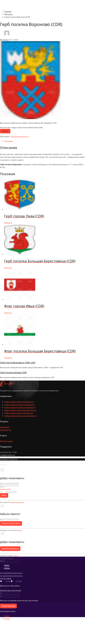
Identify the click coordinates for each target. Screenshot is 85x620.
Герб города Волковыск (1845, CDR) (17, 362)
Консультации (6, 441)
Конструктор (5, 430)
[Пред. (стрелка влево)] (2, 465)
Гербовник (4, 427)
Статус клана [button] (5, 578)
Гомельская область (21, 19)
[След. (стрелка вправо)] (5, 465)
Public (8, 581)
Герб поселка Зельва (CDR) (13, 372)
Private (19, 581)
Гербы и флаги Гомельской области (19, 407)
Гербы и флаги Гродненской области (20, 410)
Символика (12, 11)
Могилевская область (22, 28)
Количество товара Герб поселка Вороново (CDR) (21, 127)
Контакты (11, 36)
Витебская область (21, 17)
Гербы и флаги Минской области (18, 413)
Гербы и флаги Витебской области (19, 404)
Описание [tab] (8, 141)
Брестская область (20, 14)
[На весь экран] (5, 461)
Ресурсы (11, 31)
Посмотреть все (8, 606)
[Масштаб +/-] (2, 461)
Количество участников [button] (10, 590)
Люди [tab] (6, 565)
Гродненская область (22, 22)
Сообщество (12, 33)
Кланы (7, 618)
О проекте (11, 8)
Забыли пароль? (5, 489)
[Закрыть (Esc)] (13, 461)
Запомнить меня (10, 492)
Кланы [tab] (7, 568)
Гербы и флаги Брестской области (19, 402)
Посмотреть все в (7, 611)
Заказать (5, 131)
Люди (6, 616)
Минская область (20, 25)
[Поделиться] (9, 461)
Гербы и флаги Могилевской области (20, 416)
